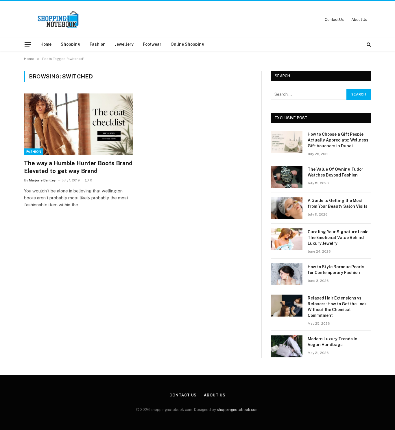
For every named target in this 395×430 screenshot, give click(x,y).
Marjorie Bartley (42, 180)
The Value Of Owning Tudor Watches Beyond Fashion (335, 172)
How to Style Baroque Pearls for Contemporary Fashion (336, 269)
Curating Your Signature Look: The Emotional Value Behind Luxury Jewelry (338, 237)
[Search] (368, 44)
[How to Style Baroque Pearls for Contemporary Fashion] (286, 274)
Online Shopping (187, 44)
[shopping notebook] (58, 19)
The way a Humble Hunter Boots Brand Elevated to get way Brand (78, 167)
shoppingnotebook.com (238, 409)
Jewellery (124, 44)
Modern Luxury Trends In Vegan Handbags (332, 342)
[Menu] (28, 44)
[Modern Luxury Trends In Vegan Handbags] (286, 346)
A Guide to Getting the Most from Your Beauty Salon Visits (338, 203)
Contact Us (334, 19)
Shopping (70, 44)
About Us (359, 19)
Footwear (152, 44)
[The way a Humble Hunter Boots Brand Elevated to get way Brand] (78, 124)
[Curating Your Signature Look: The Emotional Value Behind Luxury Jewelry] (286, 239)
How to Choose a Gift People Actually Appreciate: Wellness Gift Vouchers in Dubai (338, 140)
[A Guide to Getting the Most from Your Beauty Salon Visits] (286, 208)
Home (45, 44)
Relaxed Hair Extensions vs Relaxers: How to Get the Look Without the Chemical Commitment (337, 307)
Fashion (98, 44)
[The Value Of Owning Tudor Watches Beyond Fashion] (286, 177)
